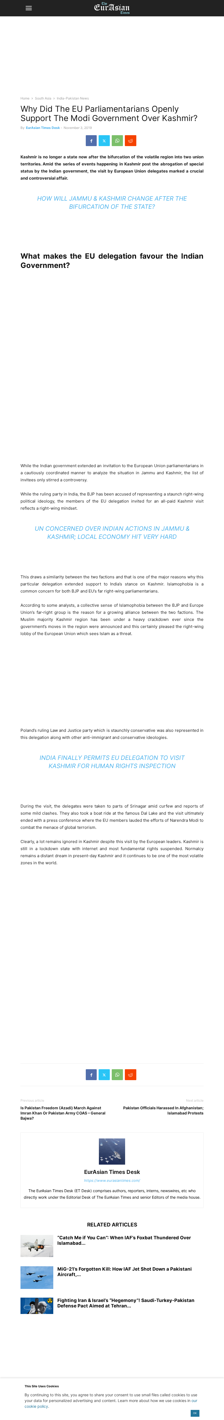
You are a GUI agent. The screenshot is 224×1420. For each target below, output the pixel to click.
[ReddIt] (130, 140)
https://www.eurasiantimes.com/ (112, 1180)
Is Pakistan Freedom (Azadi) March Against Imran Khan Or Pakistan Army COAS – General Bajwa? (62, 1112)
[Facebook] (91, 140)
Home (25, 98)
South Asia (43, 98)
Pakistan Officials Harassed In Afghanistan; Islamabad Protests (163, 1110)
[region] (112, 59)
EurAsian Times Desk (43, 128)
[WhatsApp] (117, 140)
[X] (104, 140)
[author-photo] (112, 1164)
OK (195, 1413)
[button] (28, 8)
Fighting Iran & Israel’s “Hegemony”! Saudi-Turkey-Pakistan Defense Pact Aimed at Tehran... (125, 1303)
